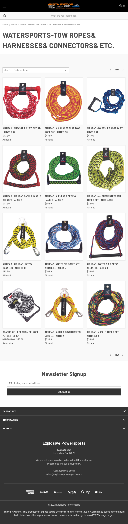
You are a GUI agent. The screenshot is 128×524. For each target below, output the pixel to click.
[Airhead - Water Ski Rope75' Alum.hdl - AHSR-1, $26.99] (106, 237)
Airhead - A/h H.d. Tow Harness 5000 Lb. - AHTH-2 (63, 334)
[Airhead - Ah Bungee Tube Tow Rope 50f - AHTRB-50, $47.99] (64, 101)
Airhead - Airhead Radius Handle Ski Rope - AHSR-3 (21, 198)
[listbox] (40, 70)
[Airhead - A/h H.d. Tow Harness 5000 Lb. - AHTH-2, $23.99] (64, 305)
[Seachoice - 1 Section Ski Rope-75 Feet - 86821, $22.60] (21, 305)
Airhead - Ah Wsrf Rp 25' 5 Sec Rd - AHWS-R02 (21, 130)
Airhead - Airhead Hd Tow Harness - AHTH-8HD (17, 266)
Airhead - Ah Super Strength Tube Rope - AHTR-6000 (104, 198)
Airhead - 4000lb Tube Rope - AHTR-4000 (103, 334)
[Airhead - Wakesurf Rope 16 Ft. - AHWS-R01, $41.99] (106, 101)
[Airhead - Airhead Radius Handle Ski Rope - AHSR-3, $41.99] (21, 169)
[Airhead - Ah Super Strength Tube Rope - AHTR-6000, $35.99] (106, 169)
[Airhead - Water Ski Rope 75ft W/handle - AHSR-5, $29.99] (64, 237)
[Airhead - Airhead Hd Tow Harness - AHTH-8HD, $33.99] (21, 237)
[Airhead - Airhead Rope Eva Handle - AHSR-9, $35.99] (64, 169)
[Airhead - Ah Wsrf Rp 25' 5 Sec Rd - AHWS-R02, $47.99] (21, 101)
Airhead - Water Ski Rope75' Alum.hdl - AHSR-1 (103, 266)
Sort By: (8, 70)
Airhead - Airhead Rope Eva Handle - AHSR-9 (60, 198)
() (124, 6)
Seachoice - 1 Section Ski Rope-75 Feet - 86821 (20, 334)
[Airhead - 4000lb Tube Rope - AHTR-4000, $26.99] (106, 305)
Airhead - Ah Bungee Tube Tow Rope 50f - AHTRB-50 (62, 130)
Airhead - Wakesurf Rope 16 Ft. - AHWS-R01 (105, 130)
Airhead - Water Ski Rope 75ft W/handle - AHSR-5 (62, 266)
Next (118, 69)
